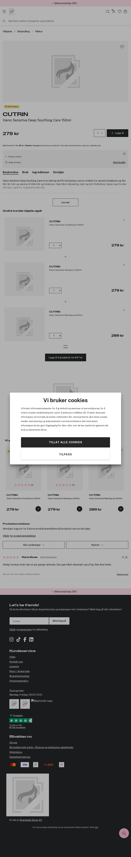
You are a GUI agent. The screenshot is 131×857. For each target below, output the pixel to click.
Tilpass (65, 454)
